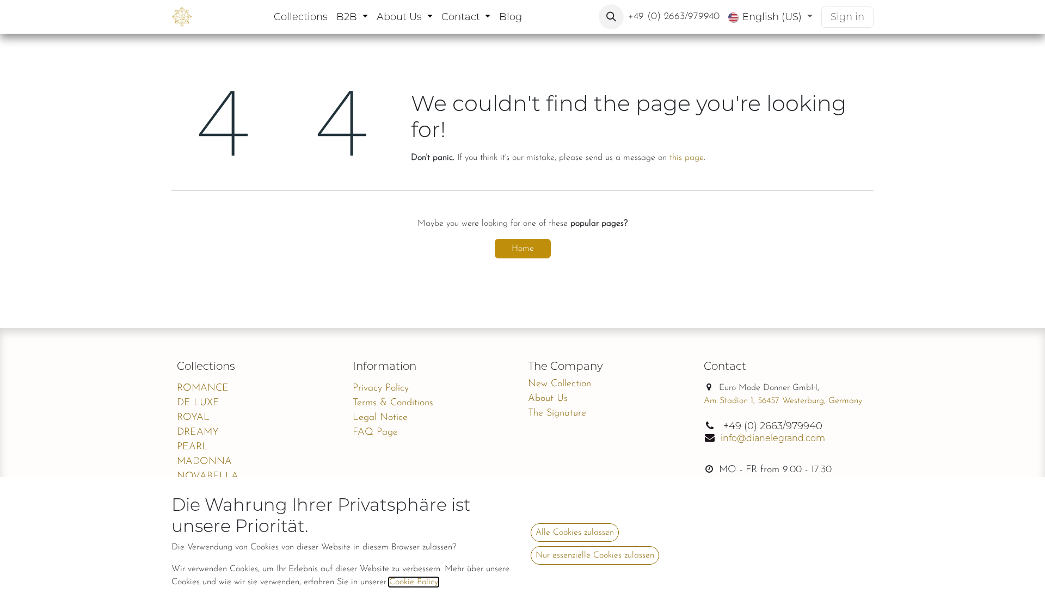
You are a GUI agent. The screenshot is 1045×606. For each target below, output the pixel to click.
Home (523, 248)
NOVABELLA (207, 476)
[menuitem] (300, 17)
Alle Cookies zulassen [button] (575, 532)
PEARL (192, 447)
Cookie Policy (413, 582)
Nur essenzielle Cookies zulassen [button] (595, 555)
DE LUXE (198, 403)
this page (686, 157)
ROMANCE (203, 388)
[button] (611, 16)
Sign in (847, 17)
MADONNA (204, 462)
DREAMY (198, 432)
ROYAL (193, 418)
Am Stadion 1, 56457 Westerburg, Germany (783, 401)
